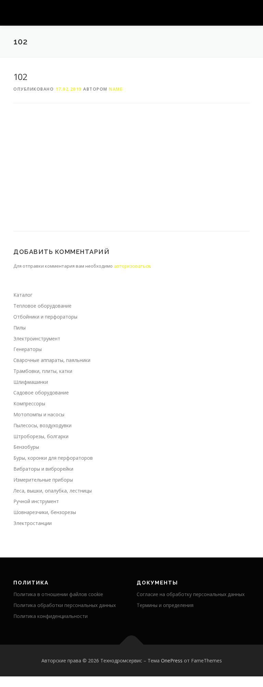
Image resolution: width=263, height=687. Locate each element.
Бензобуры (26, 447)
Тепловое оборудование (42, 305)
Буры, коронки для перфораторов (53, 458)
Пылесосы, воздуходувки (42, 425)
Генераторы (27, 349)
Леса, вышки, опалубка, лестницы (52, 490)
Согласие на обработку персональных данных (191, 594)
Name (115, 89)
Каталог (23, 295)
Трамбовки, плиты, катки (42, 371)
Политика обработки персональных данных (64, 605)
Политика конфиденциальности (50, 616)
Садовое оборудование (41, 392)
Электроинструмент (36, 338)
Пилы (19, 327)
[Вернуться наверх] (132, 644)
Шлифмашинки (30, 382)
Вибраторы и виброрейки (43, 469)
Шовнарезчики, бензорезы (44, 512)
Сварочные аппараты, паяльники (51, 360)
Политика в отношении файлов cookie (58, 594)
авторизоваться (132, 266)
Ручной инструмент (36, 501)
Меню (244, 13)
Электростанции (32, 523)
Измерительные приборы (43, 479)
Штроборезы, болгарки (40, 436)
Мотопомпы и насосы (38, 414)
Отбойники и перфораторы (45, 316)
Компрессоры (29, 403)
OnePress (172, 660)
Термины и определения (165, 605)
